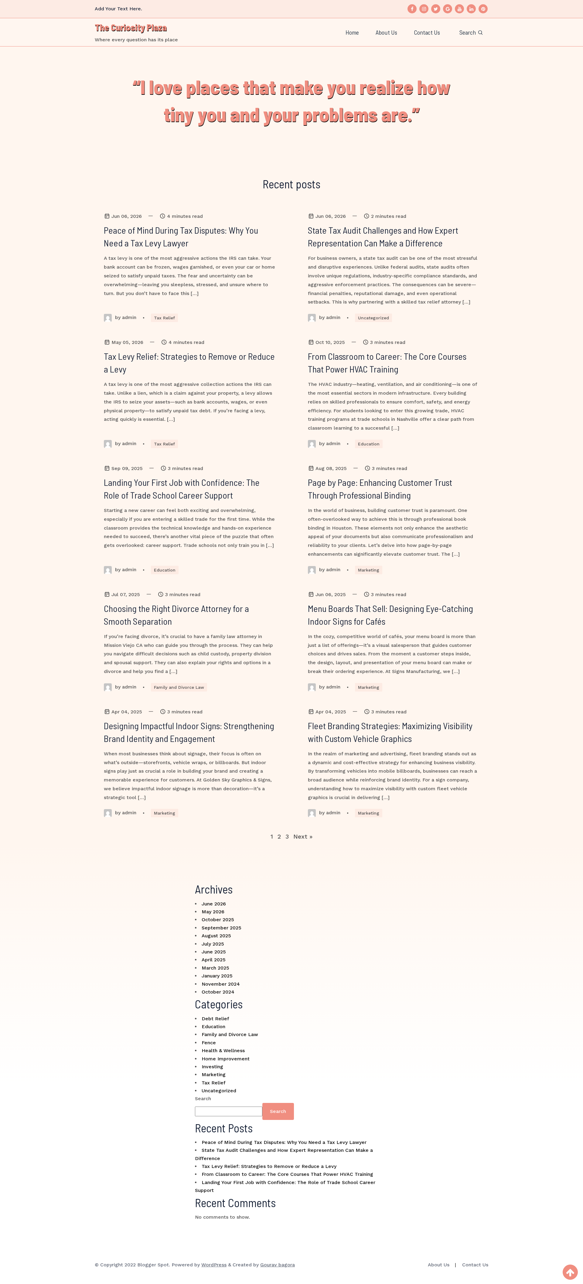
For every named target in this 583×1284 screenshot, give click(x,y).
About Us (386, 32)
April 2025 (214, 960)
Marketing (368, 570)
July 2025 (213, 944)
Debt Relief (215, 1018)
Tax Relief (164, 317)
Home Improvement (226, 1059)
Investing (212, 1066)
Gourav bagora (277, 1265)
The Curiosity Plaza (131, 27)
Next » (302, 836)
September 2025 (221, 928)
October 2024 (218, 992)
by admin (125, 317)
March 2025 (215, 968)
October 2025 (218, 919)
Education (369, 443)
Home (352, 32)
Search (203, 1098)
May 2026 (213, 912)
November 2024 (221, 984)
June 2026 (214, 904)
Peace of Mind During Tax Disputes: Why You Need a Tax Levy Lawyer (284, 1142)
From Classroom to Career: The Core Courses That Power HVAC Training (287, 1174)
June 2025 (214, 952)
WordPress (214, 1265)
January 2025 (217, 976)
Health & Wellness (223, 1050)
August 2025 (216, 936)
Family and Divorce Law (179, 687)
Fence (209, 1042)
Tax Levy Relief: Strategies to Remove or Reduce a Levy (269, 1166)
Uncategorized (373, 317)
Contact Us (427, 32)
